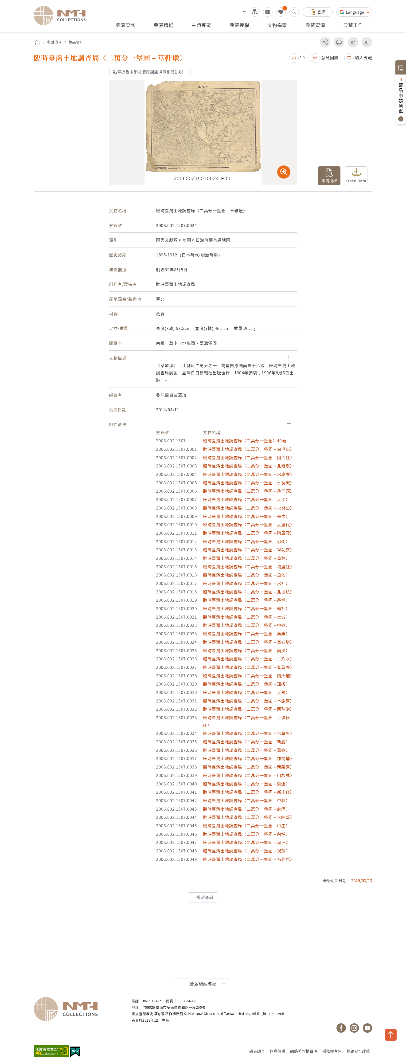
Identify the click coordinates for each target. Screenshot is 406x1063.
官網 (321, 12)
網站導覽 (254, 12)
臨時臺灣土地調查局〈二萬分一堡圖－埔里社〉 (248, 566)
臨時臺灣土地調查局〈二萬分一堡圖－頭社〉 (246, 608)
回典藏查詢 (203, 897)
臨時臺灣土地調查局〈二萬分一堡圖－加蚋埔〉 (248, 758)
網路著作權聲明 (303, 1051)
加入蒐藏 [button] (363, 57)
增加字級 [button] (353, 42)
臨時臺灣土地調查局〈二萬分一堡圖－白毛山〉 (248, 449)
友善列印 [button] (339, 42)
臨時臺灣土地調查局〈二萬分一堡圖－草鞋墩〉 (248, 642)
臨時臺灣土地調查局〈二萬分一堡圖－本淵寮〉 (248, 701)
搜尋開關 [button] (294, 12)
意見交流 (268, 12)
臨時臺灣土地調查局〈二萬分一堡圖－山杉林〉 (248, 775)
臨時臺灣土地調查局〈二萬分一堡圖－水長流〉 (248, 483)
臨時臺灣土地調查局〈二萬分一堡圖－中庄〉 (246, 825)
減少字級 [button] (367, 42)
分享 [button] (325, 42)
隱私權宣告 (332, 1051)
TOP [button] (391, 1035)
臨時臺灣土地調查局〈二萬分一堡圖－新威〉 (246, 742)
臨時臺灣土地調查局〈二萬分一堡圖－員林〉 (246, 558)
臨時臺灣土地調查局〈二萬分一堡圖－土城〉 (246, 617)
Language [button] (355, 12)
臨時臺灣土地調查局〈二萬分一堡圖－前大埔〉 (248, 676)
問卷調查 (257, 1051)
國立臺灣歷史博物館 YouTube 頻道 (367, 1028)
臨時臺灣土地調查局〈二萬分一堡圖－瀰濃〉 (246, 784)
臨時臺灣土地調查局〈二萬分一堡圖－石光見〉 (248, 859)
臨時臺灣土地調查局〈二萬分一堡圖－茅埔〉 (246, 600)
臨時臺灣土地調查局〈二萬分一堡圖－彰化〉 (246, 541)
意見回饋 (330, 57)
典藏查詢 (54, 42)
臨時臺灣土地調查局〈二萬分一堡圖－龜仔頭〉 (248, 491)
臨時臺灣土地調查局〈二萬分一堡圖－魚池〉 (246, 575)
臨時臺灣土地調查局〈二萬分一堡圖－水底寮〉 (248, 474)
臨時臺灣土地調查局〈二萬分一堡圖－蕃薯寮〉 (248, 667)
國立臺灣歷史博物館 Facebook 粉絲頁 (341, 1028)
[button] (297, 57)
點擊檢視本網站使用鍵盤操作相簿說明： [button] (150, 72)
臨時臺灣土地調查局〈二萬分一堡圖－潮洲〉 (246, 842)
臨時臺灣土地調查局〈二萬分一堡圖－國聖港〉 (248, 709)
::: (244, 11)
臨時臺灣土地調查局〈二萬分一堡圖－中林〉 (246, 800)
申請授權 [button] (329, 180)
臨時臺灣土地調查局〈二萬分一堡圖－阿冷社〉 (248, 457)
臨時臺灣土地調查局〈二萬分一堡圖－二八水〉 (248, 659)
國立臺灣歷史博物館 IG (354, 1028)
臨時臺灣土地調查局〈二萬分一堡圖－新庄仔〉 (248, 792)
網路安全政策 (358, 1051)
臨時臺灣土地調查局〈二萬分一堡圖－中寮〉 (246, 625)
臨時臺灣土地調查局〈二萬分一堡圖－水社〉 (246, 583)
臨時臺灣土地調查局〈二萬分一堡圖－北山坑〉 (248, 592)
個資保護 (277, 1051)
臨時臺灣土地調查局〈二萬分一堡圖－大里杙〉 (248, 524)
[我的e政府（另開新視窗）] (75, 1052)
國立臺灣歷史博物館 (78, 1009)
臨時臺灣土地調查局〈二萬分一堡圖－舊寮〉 (246, 750)
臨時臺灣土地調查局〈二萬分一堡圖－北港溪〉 (248, 466)
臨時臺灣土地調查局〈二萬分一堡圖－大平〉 (246, 499)
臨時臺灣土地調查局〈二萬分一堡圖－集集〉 (246, 633)
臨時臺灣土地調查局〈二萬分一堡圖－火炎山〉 (248, 508)
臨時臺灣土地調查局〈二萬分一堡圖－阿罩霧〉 (248, 533)
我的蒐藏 (281, 12)
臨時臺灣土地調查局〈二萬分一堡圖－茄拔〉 (246, 684)
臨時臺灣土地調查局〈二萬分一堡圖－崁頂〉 (246, 851)
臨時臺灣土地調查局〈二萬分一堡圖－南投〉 (246, 650)
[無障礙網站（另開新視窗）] (51, 1051)
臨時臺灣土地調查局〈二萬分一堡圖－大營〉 (246, 692)
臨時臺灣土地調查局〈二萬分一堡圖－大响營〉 (248, 817)
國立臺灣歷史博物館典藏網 (62, 15)
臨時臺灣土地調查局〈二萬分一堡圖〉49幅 (244, 440)
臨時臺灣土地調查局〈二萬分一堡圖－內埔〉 (246, 834)
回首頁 (37, 42)
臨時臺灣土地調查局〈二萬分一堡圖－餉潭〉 (246, 809)
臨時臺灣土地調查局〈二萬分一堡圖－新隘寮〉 (248, 767)
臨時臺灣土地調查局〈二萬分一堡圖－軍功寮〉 (248, 550)
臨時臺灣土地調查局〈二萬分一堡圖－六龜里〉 (248, 733)
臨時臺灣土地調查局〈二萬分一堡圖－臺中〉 (246, 516)
